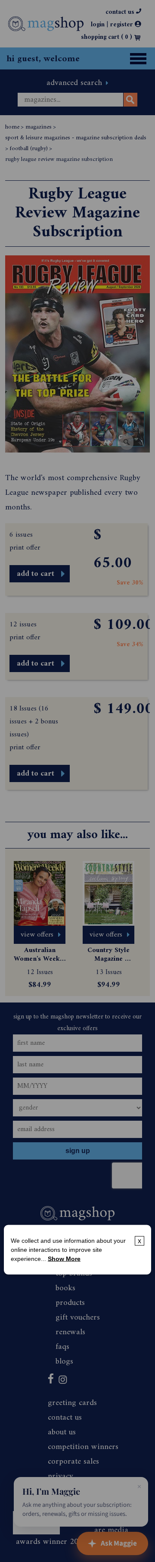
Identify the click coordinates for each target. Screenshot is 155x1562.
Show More (64, 1258)
